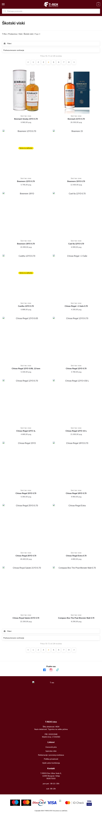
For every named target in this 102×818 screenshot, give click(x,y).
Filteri (9, 43)
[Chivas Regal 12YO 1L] (26, 402)
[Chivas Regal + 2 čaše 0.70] (76, 277)
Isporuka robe (51, 751)
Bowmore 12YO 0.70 (26, 181)
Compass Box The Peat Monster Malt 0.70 (76, 618)
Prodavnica (12, 34)
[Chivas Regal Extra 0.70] (76, 527)
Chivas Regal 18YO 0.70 (76, 493)
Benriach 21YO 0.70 (76, 119)
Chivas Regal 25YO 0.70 (26, 556)
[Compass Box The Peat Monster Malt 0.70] (76, 589)
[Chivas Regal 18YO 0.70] (76, 465)
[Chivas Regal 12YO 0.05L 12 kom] (26, 340)
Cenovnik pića (51, 747)
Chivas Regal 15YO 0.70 (26, 493)
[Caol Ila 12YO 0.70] (76, 215)
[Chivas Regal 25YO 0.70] (26, 527)
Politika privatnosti (51, 759)
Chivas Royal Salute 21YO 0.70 (26, 618)
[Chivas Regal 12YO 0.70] (76, 340)
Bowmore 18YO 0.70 (26, 244)
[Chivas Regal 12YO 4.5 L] (76, 402)
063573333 (51, 778)
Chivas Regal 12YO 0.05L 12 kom (26, 368)
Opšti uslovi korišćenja (51, 763)
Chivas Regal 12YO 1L (26, 431)
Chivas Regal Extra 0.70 (76, 556)
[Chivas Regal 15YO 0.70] (26, 465)
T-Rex (4, 34)
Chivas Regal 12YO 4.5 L (76, 431)
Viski (20, 34)
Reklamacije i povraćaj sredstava (51, 755)
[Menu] (5, 4)
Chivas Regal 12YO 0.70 (76, 368)
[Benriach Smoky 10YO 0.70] (26, 90)
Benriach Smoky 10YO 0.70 (26, 119)
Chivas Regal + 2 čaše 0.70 (76, 306)
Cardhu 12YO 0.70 (26, 306)
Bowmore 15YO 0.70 (76, 181)
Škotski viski (28, 34)
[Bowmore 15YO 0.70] (76, 153)
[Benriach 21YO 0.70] (76, 90)
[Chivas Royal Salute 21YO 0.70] (26, 589)
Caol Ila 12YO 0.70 (76, 244)
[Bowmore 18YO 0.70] (26, 215)
